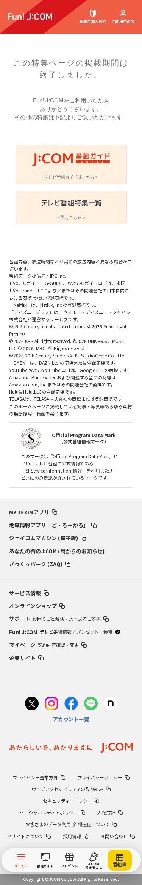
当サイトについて (25, 836)
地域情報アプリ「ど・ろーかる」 (49, 525)
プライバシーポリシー (100, 777)
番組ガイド (45, 865)
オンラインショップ (33, 605)
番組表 (119, 864)
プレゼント (69, 865)
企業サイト (22, 658)
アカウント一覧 (71, 719)
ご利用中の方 (123, 21)
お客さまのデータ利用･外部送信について (67, 824)
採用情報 (72, 836)
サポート (55, 618)
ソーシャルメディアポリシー (48, 812)
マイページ (44, 644)
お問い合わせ (114, 836)
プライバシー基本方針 (35, 777)
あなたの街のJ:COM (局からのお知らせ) (57, 551)
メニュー (21, 865)
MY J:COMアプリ (29, 512)
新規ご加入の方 (93, 21)
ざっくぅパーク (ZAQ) (35, 564)
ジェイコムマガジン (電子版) (43, 538)
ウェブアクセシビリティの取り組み (67, 789)
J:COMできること (93, 865)
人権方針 (106, 812)
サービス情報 (25, 593)
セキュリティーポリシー (67, 800)
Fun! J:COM (60, 632)
